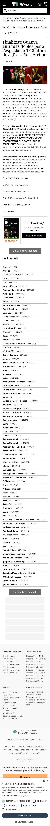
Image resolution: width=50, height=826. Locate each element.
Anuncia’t (35, 753)
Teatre (9, 739)
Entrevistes (19, 27)
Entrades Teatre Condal (35, 670)
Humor (26, 739)
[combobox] (27, 10)
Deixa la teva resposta (25, 250)
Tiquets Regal (8, 695)
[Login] (39, 4)
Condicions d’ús (26, 750)
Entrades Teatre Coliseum (36, 659)
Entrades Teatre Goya (34, 678)
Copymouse (25, 761)
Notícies (7, 27)
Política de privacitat (36, 746)
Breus (44, 27)
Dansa (41, 739)
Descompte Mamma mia (35, 700)
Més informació (34, 235)
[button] (25, 796)
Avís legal (23, 746)
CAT (45, 3)
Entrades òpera (8, 667)
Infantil (34, 739)
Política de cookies (10, 750)
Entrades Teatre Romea (35, 664)
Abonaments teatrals (10, 692)
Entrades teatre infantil (11, 664)
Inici (4, 18)
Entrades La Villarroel (34, 667)
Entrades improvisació (11, 670)
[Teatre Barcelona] (22, 4)
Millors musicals (9, 705)
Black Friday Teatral (10, 713)
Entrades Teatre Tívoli (34, 656)
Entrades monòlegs (10, 673)
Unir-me (25, 777)
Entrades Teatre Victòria (35, 673)
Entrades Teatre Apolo (34, 675)
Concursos (13, 18)
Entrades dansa (9, 659)
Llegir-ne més (36, 792)
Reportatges (32, 27)
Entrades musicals (10, 661)
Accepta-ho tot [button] (25, 816)
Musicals (18, 739)
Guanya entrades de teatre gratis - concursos (13, 717)
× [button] (47, 780)
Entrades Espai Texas (34, 681)
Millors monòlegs (9, 703)
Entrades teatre (8, 656)
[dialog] (25, 802)
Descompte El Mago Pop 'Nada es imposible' (35, 693)
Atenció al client (11, 746)
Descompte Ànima (33, 697)
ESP (45, 5)
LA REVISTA (10, 33)
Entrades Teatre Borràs (35, 661)
